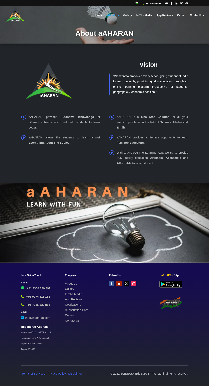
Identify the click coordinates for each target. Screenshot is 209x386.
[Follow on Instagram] (133, 283)
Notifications (73, 304)
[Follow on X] (126, 283)
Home (99, 15)
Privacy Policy (57, 373)
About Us (113, 15)
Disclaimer (75, 373)
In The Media (144, 15)
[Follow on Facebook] (111, 283)
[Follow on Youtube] (119, 283)
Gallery (127, 15)
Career (181, 15)
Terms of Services (34, 373)
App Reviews (164, 15)
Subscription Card (76, 310)
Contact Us (197, 15)
